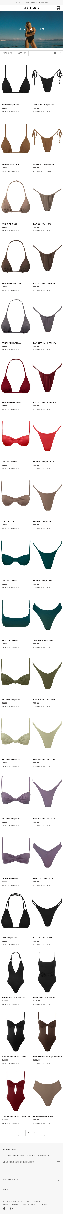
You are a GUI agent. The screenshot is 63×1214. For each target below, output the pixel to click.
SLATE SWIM (11, 1202)
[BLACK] (59, 113)
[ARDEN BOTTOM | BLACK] (47, 80)
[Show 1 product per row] (55, 53)
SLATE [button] (6, 1189)
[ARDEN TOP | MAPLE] (15, 139)
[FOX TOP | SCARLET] (15, 437)
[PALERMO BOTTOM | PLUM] (47, 794)
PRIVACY (36, 1202)
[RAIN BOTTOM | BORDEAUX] (47, 377)
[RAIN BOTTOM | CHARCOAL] (47, 318)
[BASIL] (53, 648)
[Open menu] (8, 8)
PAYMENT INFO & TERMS (14, 1204)
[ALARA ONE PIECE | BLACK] (47, 972)
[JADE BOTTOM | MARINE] (47, 615)
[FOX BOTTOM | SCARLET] (47, 437)
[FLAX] (22, 113)
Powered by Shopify (39, 1204)
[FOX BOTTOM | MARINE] (47, 556)
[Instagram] (11, 1208)
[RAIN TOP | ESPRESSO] (15, 258)
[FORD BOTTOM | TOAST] (47, 1091)
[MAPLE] (28, 113)
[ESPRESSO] (28, 470)
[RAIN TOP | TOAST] (15, 199)
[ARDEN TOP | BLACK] (15, 80)
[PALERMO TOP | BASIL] (15, 675)
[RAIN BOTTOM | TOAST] (47, 199)
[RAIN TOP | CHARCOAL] (15, 318)
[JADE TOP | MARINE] (15, 615)
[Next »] (41, 1133)
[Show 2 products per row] (60, 53)
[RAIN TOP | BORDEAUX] (15, 377)
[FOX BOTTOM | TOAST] (47, 496)
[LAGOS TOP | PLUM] (15, 853)
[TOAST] (59, 470)
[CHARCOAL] (22, 232)
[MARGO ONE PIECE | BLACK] (15, 972)
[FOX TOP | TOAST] (15, 496)
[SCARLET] (28, 232)
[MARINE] (28, 589)
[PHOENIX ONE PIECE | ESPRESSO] (47, 1031)
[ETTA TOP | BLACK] (15, 913)
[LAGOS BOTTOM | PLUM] (47, 853)
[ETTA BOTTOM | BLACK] (47, 913)
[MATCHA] (53, 113)
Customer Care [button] (11, 1180)
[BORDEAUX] (28, 410)
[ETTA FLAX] (22, 946)
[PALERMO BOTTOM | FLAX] (47, 734)
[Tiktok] (4, 1208)
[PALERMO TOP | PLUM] (15, 794)
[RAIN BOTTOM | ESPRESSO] (47, 258)
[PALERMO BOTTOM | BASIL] (47, 675)
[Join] (57, 1161)
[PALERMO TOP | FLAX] (15, 734)
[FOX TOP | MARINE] (15, 556)
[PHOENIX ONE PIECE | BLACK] (15, 1031)
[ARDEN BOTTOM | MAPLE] (47, 139)
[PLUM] (28, 827)
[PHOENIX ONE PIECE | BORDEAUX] (15, 1091)
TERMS (27, 1202)
